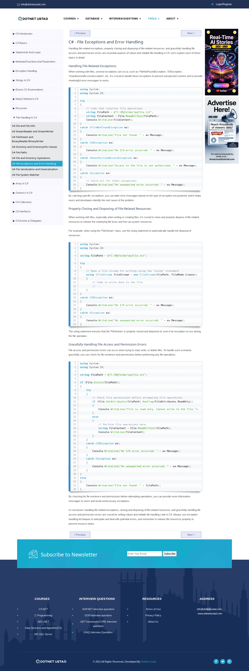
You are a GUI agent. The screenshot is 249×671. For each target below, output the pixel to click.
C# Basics (21, 43)
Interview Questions (123, 18)
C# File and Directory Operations (31, 158)
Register (227, 4)
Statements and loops (28, 52)
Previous (81, 33)
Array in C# (22, 183)
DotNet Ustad (148, 661)
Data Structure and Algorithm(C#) (43, 627)
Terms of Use (153, 609)
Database (92, 18)
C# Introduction (24, 33)
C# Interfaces (23, 211)
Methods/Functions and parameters (35, 61)
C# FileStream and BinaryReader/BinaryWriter (28, 139)
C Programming (43, 615)
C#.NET (43, 609)
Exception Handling (26, 70)
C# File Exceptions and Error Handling (34, 163)
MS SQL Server (43, 634)
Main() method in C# (27, 98)
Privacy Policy (153, 615)
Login (219, 4)
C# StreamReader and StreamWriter (33, 131)
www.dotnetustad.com (210, 613)
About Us (153, 621)
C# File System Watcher (25, 174)
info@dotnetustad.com (33, 4)
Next (190, 33)
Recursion (21, 108)
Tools (152, 18)
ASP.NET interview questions (98, 609)
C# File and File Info (23, 125)
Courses (70, 18)
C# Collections (24, 202)
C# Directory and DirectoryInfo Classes (34, 146)
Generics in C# (24, 192)
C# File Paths (19, 152)
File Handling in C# (26, 117)
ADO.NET (43, 621)
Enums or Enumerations (29, 89)
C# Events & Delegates (29, 220)
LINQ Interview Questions (98, 632)
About (170, 18)
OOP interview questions (98, 615)
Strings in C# (23, 80)
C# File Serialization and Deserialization (35, 169)
